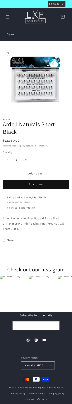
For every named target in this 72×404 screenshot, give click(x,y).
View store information (21, 207)
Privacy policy (18, 393)
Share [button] (10, 240)
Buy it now (36, 184)
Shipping (21, 146)
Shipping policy (57, 393)
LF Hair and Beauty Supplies (31, 387)
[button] (7, 17)
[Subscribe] (55, 325)
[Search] (64, 34)
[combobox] (36, 34)
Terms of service (37, 393)
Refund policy (56, 387)
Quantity (7, 152)
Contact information (37, 399)
